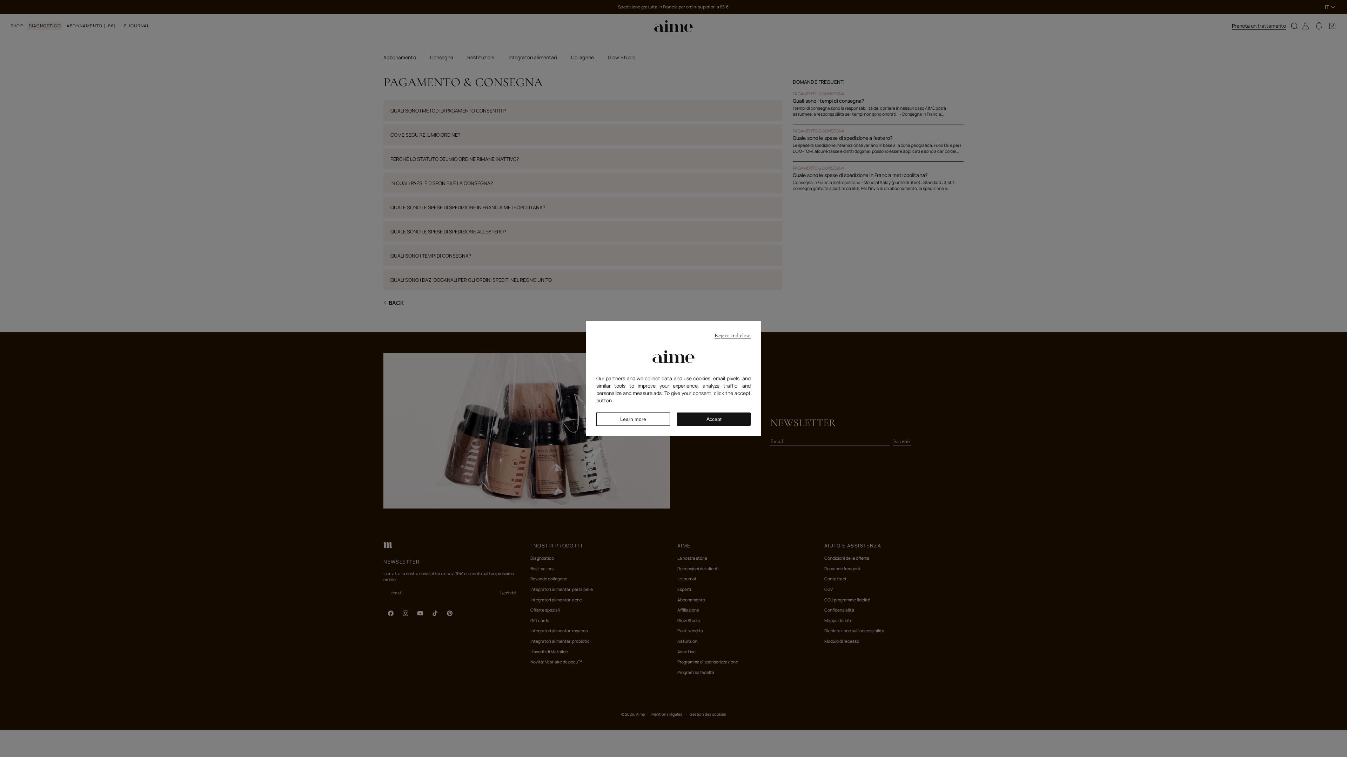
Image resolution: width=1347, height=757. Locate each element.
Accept (714, 419)
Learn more (633, 419)
